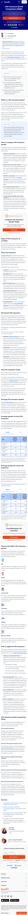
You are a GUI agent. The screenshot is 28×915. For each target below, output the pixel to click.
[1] (14, 87)
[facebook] (2, 896)
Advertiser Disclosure (6, 48)
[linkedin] (11, 896)
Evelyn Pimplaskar (12, 36)
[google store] (14, 900)
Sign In (24, 1)
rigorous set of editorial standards (17, 44)
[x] (5, 896)
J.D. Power (5, 818)
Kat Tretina (10, 33)
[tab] (7, 432)
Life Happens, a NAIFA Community (11, 803)
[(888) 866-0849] (19, 2)
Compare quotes (21, 913)
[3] (14, 361)
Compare (3, 874)
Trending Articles (5, 877)
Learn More (4, 881)
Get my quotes (13, 857)
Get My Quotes (14, 537)
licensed (15, 891)
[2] (17, 263)
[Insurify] (7, 2)
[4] (7, 765)
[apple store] (5, 900)
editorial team (4, 44)
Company (3, 885)
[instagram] (8, 896)
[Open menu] (2, 1)
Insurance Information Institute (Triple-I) (13, 812)
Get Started (14, 230)
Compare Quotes (13, 18)
